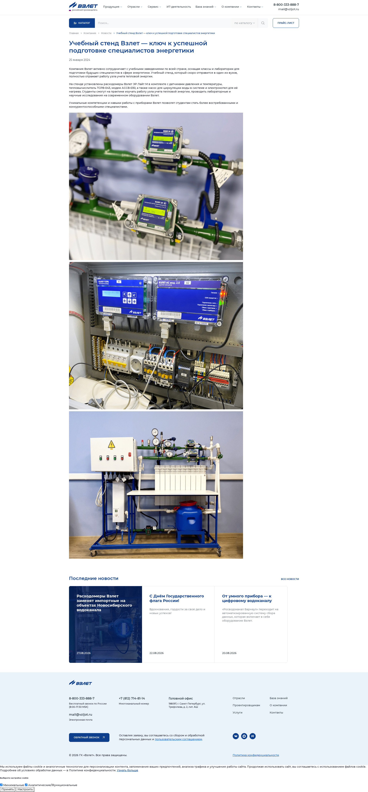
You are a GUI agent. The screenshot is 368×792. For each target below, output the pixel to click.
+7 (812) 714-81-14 (132, 698)
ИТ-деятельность (179, 6)
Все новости (290, 579)
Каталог (84, 22)
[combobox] (244, 23)
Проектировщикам (246, 705)
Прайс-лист (286, 22)
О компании (230, 6)
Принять (8, 789)
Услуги (237, 712)
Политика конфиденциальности (256, 755)
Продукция (111, 6)
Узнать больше (127, 770)
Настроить (25, 789)
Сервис (153, 6)
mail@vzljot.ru (288, 9)
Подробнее (105, 624)
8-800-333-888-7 (286, 5)
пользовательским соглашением (178, 739)
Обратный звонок (86, 737)
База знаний (205, 6)
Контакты (253, 6)
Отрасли (133, 6)
